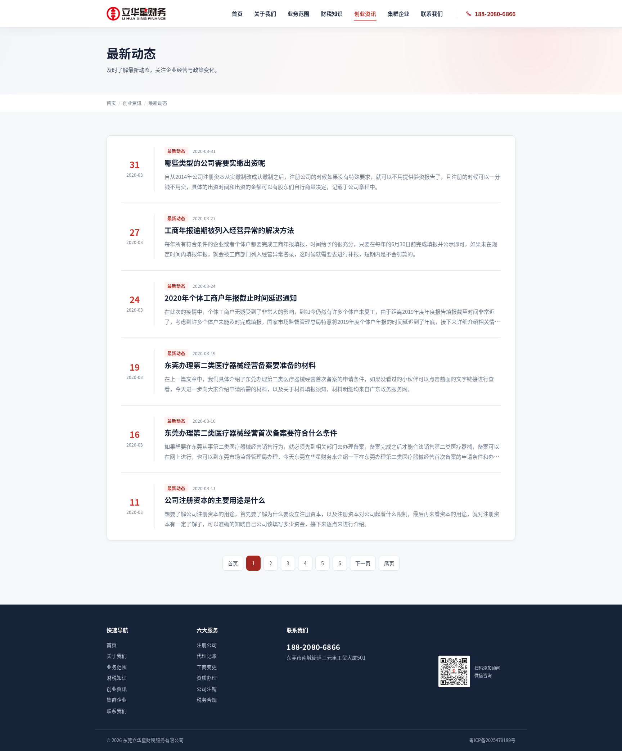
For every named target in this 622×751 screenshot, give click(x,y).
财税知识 (332, 13)
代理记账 (207, 655)
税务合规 (207, 699)
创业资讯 (365, 13)
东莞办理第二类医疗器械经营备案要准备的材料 (240, 365)
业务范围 (299, 13)
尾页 (389, 563)
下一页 (362, 563)
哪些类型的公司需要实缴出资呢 (214, 163)
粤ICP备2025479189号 (492, 740)
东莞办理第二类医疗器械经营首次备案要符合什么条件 (250, 432)
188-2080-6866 (495, 13)
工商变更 (207, 666)
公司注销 (207, 688)
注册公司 (207, 644)
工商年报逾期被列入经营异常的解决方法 (229, 230)
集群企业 (399, 13)
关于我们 (265, 13)
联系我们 (432, 13)
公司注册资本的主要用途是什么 (214, 500)
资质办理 (207, 677)
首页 (237, 13)
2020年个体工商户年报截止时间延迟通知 (230, 298)
